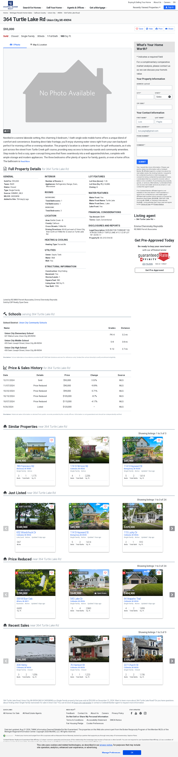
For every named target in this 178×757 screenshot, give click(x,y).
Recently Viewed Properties (146, 7)
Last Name (159, 118)
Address (143, 84)
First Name (141, 118)
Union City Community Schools (33, 322)
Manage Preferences (111, 752)
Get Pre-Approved (154, 270)
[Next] (172, 528)
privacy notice (106, 745)
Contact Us (82, 713)
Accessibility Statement (97, 720)
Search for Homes (32, 7)
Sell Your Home (54, 7)
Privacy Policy (118, 713)
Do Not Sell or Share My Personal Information (87, 716)
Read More (25, 161)
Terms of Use (145, 204)
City (139, 93)
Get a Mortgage (98, 7)
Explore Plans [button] (132, 735)
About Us (157, 2)
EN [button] (174, 2)
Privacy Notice (159, 204)
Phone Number (143, 136)
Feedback (70, 713)
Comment (141, 145)
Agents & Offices (75, 7)
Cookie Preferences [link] (95, 723)
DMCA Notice (116, 720)
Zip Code (141, 103)
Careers (167, 2)
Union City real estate (82, 703)
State (157, 93)
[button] (169, 7)
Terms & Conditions (74, 720)
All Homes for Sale (11, 713)
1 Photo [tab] (16, 44)
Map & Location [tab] (39, 44)
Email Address (143, 127)
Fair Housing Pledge (74, 723)
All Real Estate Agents (32, 713)
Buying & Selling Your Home (139, 2)
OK (132, 753)
